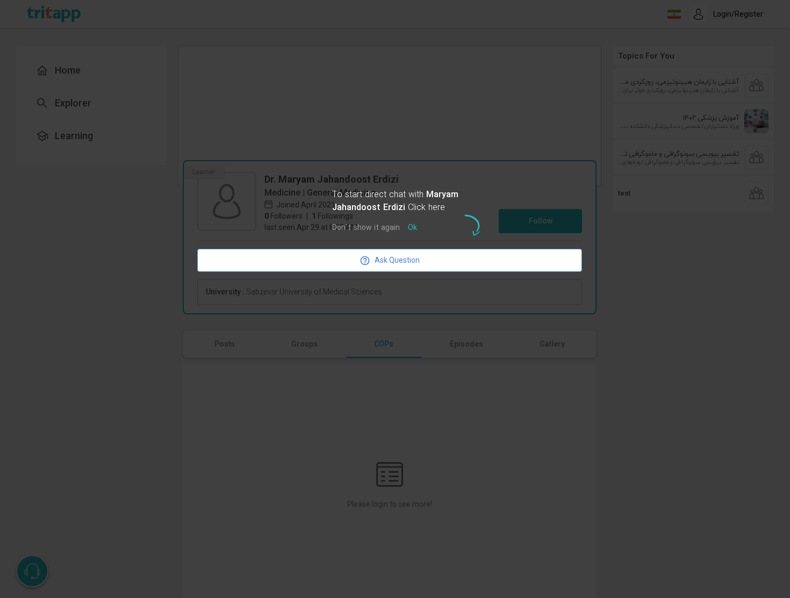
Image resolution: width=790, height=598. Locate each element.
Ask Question (397, 260)
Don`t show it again (366, 228)
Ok (412, 228)
